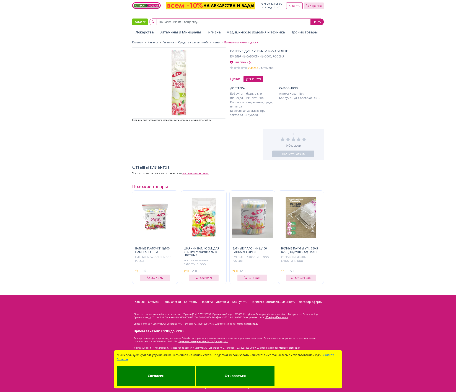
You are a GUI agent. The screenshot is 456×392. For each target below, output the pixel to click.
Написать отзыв (293, 154)
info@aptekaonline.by (247, 323)
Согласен (156, 375)
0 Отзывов (266, 68)
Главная (139, 302)
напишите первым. (195, 173)
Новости (207, 302)
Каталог (140, 22)
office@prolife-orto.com (276, 317)
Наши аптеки (171, 302)
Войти (295, 6)
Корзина (315, 6)
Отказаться (235, 375)
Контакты (190, 302)
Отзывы (153, 302)
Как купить (239, 302)
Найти (317, 22)
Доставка (222, 302)
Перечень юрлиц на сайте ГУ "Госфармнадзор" (203, 341)
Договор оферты (310, 302)
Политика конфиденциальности (273, 302)
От (303, 278)
